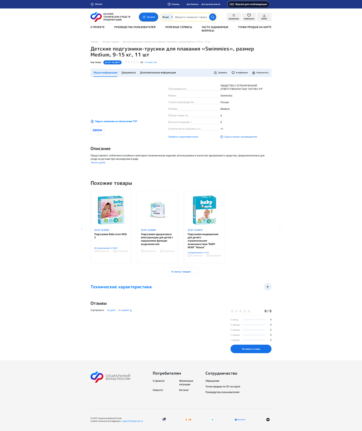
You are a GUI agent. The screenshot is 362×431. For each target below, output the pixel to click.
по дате (111, 310)
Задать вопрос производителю (240, 136)
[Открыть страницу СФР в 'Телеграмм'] (212, 419)
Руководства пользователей (135, 27)
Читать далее (98, 162)
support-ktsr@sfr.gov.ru (132, 421)
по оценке (123, 310)
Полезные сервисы (178, 27)
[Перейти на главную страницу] (110, 17)
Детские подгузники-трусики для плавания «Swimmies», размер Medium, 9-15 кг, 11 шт (172, 52)
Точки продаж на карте (255, 27)
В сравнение (122, 251)
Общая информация (105, 72)
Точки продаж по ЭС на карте (222, 386)
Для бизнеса (193, 4)
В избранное (242, 72)
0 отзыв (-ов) (151, 62)
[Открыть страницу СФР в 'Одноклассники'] (188, 419)
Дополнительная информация (158, 72)
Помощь (176, 4)
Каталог (184, 390)
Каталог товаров (111, 41)
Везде (165, 17)
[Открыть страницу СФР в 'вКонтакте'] (240, 420)
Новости (158, 390)
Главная (94, 41)
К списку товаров (181, 271)
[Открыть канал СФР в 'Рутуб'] (163, 419)
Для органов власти (210, 4)
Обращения (212, 380)
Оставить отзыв (251, 348)
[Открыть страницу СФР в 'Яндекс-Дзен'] (268, 419)
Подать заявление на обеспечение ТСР (116, 121)
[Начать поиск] (212, 17)
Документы (129, 72)
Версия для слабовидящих (251, 4)
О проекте (97, 27)
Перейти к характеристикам (183, 136)
